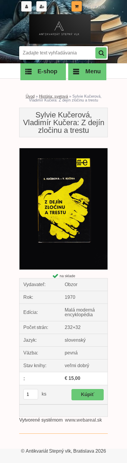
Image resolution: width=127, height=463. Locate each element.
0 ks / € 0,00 (94, 7)
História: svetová (53, 96)
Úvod (30, 96)
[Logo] (59, 29)
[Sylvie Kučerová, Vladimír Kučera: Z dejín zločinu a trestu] (63, 150)
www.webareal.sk (83, 419)
